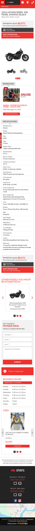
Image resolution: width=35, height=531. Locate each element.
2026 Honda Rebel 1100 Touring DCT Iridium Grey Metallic (17, 305)
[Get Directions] (27, 2)
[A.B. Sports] (12, 2)
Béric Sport (5, 6)
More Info (17, 446)
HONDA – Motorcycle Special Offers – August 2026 (15, 106)
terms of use (13, 520)
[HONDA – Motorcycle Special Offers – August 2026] (17, 95)
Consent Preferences (22, 520)
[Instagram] (19, 500)
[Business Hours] (22, 2)
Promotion (8, 84)
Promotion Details (11, 114)
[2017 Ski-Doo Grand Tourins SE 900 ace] (17, 421)
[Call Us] (32, 2)
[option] (17, 53)
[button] (2, 297)
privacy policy (29, 519)
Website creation (11, 523)
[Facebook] (15, 500)
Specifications (10, 121)
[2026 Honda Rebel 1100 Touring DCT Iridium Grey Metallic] (17, 293)
